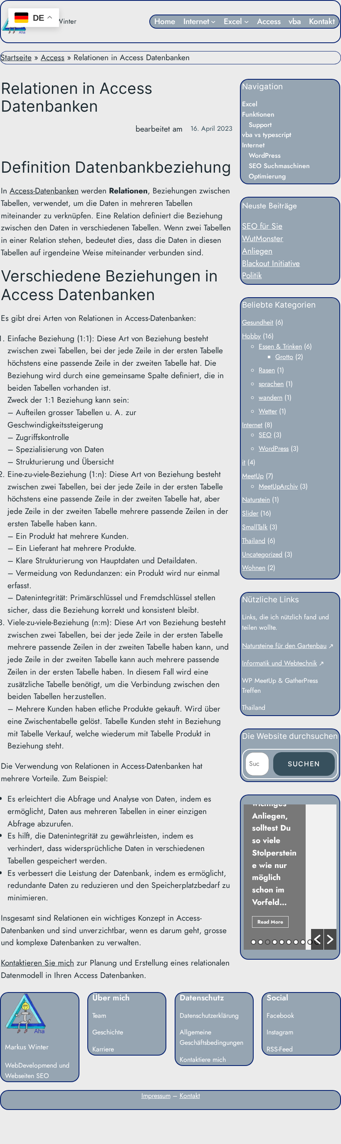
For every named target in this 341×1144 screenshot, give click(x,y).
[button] (317, 939)
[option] (290, 877)
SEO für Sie (262, 226)
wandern (270, 397)
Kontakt (190, 1095)
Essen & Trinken (280, 346)
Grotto (284, 357)
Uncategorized (262, 554)
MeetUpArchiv (278, 486)
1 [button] (253, 942)
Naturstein (256, 499)
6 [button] (289, 942)
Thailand (253, 540)
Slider (250, 513)
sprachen (271, 384)
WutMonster (262, 238)
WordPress (274, 448)
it (243, 462)
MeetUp (253, 476)
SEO (265, 435)
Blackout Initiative (271, 263)
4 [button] (274, 942)
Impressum (155, 1095)
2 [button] (260, 942)
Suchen (304, 764)
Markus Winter (27, 1047)
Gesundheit (257, 322)
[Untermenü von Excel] (246, 21)
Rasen (267, 370)
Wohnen (253, 567)
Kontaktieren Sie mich (37, 962)
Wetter (268, 411)
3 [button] (267, 942)
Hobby (251, 336)
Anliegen (257, 251)
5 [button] (281, 942)
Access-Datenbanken (44, 190)
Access (52, 57)
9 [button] (310, 942)
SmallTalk (254, 527)
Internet (252, 425)
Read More (270, 922)
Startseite (16, 57)
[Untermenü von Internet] (213, 21)
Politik (252, 275)
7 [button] (296, 942)
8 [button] (303, 942)
